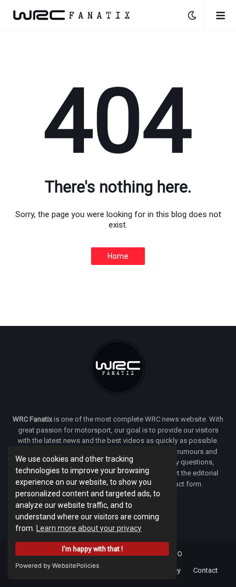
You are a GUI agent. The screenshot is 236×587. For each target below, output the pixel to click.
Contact (205, 570)
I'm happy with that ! (92, 549)
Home (118, 256)
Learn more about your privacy (89, 528)
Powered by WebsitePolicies (57, 565)
